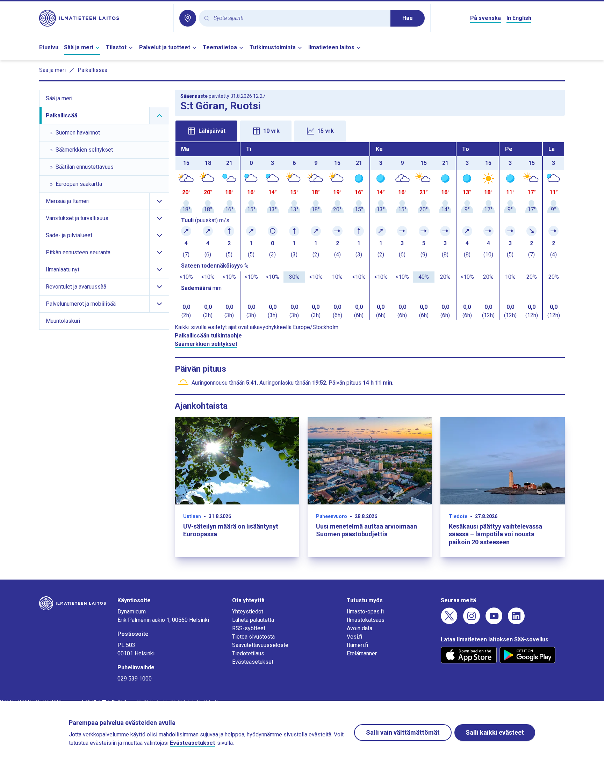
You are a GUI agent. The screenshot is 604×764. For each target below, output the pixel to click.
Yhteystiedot (247, 611)
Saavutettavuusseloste (260, 645)
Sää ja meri (78, 47)
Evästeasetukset (252, 662)
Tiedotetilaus (248, 653)
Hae (407, 18)
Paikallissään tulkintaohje (208, 335)
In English (518, 18)
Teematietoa (220, 47)
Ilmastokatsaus (365, 620)
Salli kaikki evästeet (495, 732)
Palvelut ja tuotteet (164, 47)
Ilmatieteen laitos (331, 47)
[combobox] (299, 18)
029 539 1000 (134, 678)
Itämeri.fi (357, 645)
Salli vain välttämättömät (403, 732)
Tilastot (116, 47)
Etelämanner (362, 653)
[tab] (206, 131)
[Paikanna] (187, 18)
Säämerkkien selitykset (206, 344)
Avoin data (359, 628)
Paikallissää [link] (92, 70)
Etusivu (48, 47)
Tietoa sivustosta (253, 636)
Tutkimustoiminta (273, 47)
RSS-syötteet (248, 628)
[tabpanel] (370, 230)
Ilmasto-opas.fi (365, 611)
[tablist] (370, 130)
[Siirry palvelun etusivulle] (103, 18)
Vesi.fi (354, 636)
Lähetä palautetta (253, 620)
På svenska (485, 18)
